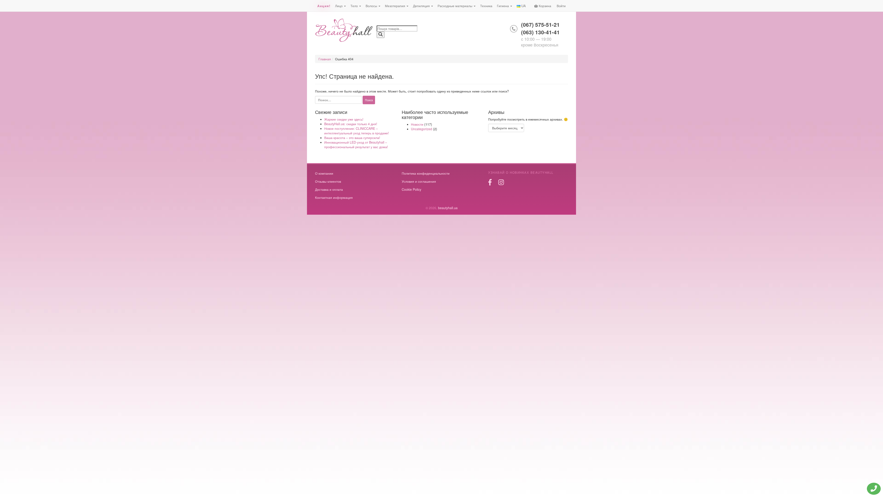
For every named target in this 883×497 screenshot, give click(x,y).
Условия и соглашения (419, 181)
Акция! (323, 5)
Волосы (372, 5)
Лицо (339, 5)
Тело (354, 5)
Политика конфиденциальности (426, 173)
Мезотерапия (395, 5)
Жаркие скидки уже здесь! (343, 119)
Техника (486, 5)
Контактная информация (334, 197)
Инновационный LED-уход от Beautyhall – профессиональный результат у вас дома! (356, 144)
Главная (324, 59)
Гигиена (503, 5)
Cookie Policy (411, 189)
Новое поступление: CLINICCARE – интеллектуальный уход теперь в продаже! (356, 130)
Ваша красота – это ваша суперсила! (352, 137)
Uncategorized (421, 129)
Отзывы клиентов (328, 181)
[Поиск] (380, 35)
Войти (561, 5)
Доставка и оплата (329, 189)
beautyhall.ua (344, 31)
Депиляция (422, 5)
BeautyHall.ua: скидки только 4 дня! (350, 123)
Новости (417, 124)
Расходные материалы (455, 5)
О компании (324, 173)
